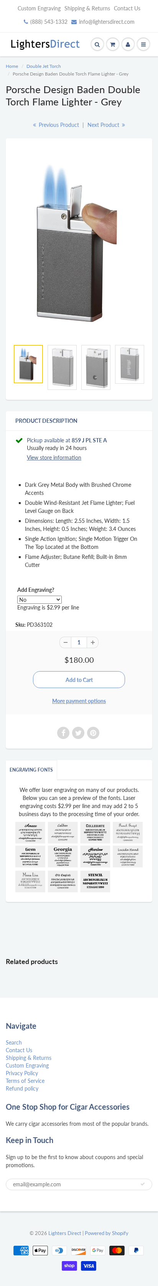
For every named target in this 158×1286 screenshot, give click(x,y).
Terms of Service (25, 1080)
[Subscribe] (142, 1184)
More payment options (79, 701)
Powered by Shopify (106, 1233)
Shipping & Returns (87, 8)
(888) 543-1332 (48, 21)
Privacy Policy (22, 1073)
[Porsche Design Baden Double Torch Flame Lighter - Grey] (79, 244)
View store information (54, 457)
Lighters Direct (64, 1233)
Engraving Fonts (31, 770)
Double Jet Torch (43, 66)
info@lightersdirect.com (107, 21)
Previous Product (58, 125)
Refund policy (22, 1088)
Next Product (104, 125)
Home (12, 66)
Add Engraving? (35, 589)
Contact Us (127, 8)
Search (14, 1042)
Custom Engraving (39, 8)
